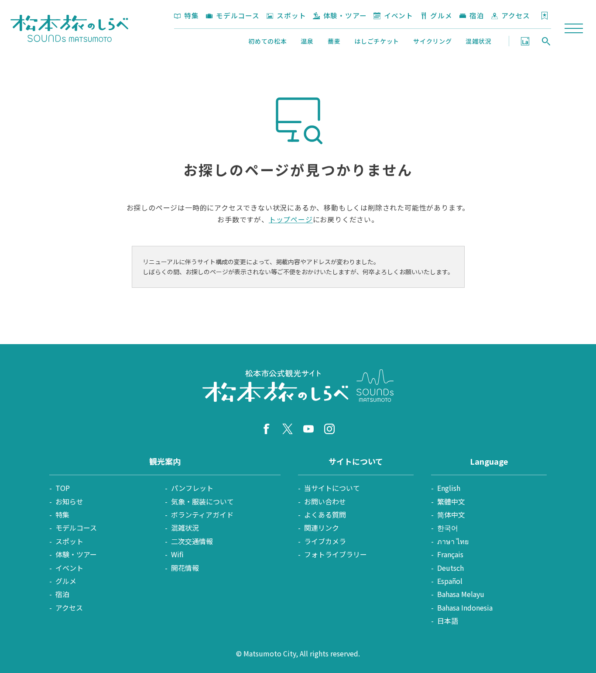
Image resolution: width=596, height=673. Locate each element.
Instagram (329, 429)
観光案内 (165, 461)
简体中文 (451, 514)
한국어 (447, 527)
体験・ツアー (345, 15)
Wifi (177, 554)
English (448, 488)
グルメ (441, 15)
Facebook (266, 429)
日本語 (447, 620)
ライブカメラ (325, 541)
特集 (191, 15)
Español (449, 581)
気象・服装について (202, 501)
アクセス (515, 15)
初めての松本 (267, 41)
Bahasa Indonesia (465, 607)
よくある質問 (325, 514)
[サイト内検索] (546, 41)
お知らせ (69, 501)
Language (525, 41)
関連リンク (321, 527)
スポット (291, 15)
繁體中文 (451, 501)
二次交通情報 (192, 541)
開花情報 (185, 568)
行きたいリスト (544, 16)
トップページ (291, 219)
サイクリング (432, 41)
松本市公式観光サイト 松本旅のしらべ (69, 28)
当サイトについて (332, 488)
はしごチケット (376, 41)
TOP (62, 488)
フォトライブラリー (335, 554)
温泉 (307, 41)
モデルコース (238, 15)
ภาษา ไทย (453, 541)
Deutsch (450, 568)
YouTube (308, 429)
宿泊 (476, 15)
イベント (398, 15)
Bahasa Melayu (460, 594)
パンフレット (192, 488)
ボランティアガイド (202, 514)
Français (450, 554)
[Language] (525, 41)
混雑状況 (478, 41)
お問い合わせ (325, 501)
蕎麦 (334, 41)
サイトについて (356, 461)
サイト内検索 (546, 41)
